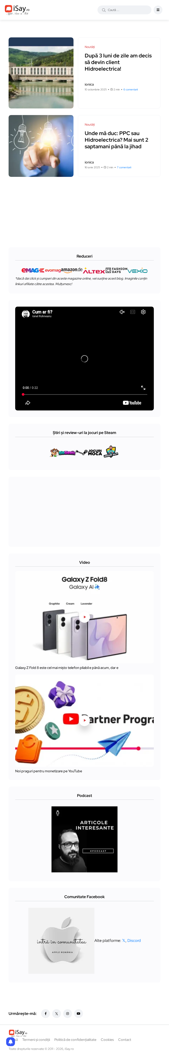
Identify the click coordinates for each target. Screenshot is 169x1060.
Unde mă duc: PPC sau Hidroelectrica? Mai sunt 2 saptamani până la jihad (116, 140)
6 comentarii (130, 89)
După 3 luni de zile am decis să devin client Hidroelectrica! (118, 62)
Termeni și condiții (36, 1039)
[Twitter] (56, 1013)
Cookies (107, 1039)
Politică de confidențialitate (75, 1039)
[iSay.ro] (17, 9)
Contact (124, 1039)
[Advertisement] (86, 207)
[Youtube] (78, 1013)
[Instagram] (67, 1013)
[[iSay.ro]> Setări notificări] (10, 1042)
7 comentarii (124, 167)
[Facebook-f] (45, 1013)
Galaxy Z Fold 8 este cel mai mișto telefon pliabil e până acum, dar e (66, 667)
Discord (134, 940)
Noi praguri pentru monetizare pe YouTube (48, 771)
